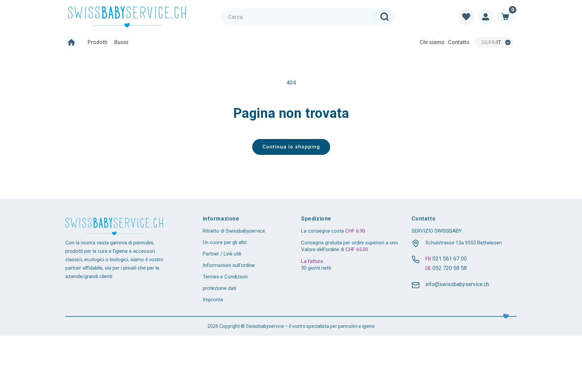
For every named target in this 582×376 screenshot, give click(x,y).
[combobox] (308, 16)
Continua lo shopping (291, 147)
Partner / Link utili (222, 254)
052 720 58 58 (449, 268)
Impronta (213, 300)
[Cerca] (384, 17)
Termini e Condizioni (225, 277)
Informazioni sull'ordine (229, 265)
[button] (505, 17)
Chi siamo (432, 42)
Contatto (459, 42)
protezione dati (219, 288)
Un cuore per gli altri (225, 242)
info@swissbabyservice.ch (457, 284)
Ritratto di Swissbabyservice (234, 231)
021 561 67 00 (449, 258)
